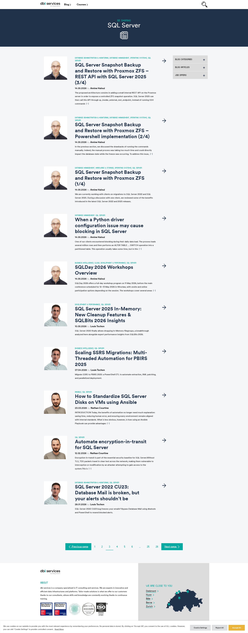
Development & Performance (113, 262)
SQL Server (137, 167)
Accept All (236, 628)
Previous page (79, 546)
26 (157, 546)
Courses (81, 4)
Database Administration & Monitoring (92, 57)
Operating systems (138, 57)
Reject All (220, 628)
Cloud (97, 262)
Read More (59, 629)
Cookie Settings (200, 628)
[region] (124, 627)
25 (148, 546)
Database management (119, 57)
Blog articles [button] (182, 67)
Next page (170, 546)
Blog (66, 4)
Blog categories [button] (183, 59)
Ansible (78, 392)
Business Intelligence (84, 262)
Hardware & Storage (105, 167)
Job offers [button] (181, 75)
